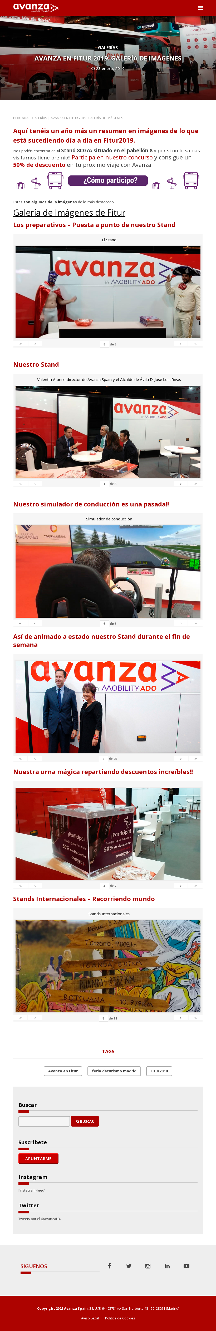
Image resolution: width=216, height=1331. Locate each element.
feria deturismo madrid (114, 1070)
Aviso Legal (90, 1318)
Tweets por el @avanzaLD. (39, 1218)
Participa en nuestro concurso (112, 157)
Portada (20, 117)
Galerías (108, 48)
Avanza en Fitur (63, 1070)
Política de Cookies (120, 1318)
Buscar (86, 1121)
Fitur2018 (159, 1070)
